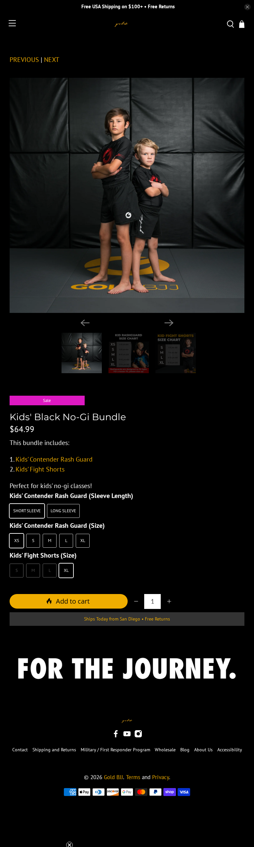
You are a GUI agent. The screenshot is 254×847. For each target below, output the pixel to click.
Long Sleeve (63, 511)
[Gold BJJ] (121, 24)
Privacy (160, 777)
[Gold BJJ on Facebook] (116, 736)
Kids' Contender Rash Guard (54, 459)
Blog (185, 750)
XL (82, 540)
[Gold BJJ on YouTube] (127, 736)
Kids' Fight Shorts (40, 469)
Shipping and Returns (54, 750)
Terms (133, 777)
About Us (203, 750)
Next (51, 59)
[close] (247, 7)
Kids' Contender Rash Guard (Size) (57, 525)
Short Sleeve (27, 511)
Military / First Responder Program (115, 750)
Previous (24, 59)
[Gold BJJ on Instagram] (138, 736)
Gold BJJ (113, 777)
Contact (20, 750)
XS (16, 540)
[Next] (169, 323)
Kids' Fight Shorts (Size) (43, 555)
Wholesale (165, 750)
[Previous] (85, 323)
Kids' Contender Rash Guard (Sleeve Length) (71, 495)
